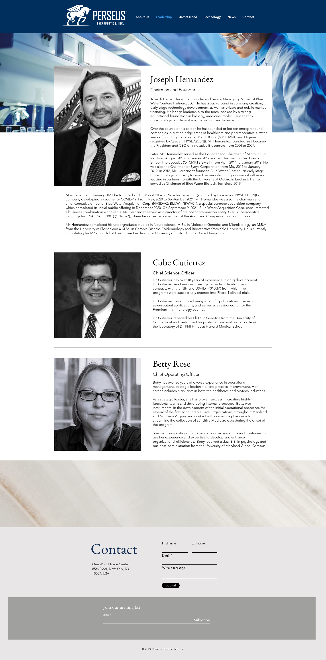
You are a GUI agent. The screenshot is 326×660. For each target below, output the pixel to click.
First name (169, 543)
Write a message (173, 567)
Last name (198, 543)
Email (165, 555)
